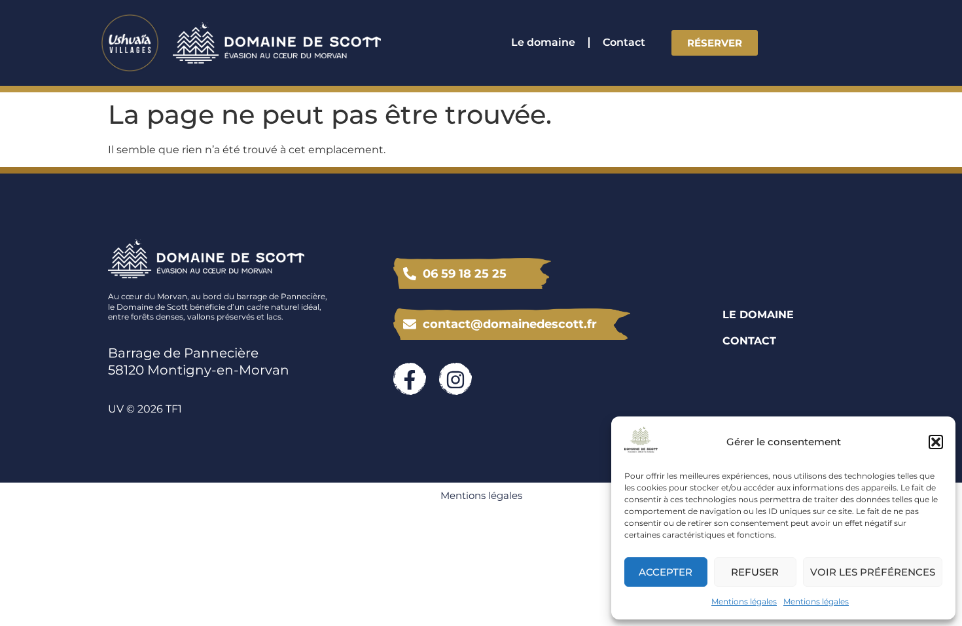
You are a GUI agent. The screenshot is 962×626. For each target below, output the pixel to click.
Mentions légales (744, 601)
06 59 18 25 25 (465, 274)
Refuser (755, 572)
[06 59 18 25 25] (409, 273)
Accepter (665, 572)
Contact (624, 42)
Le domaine (543, 42)
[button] (935, 442)
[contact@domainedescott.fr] (409, 324)
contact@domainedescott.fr (510, 324)
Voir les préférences (872, 572)
